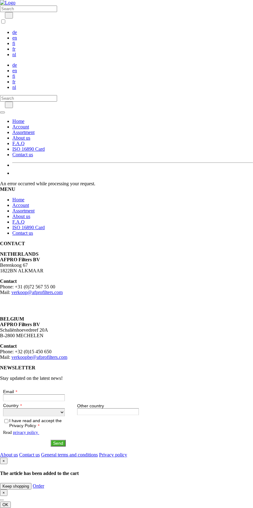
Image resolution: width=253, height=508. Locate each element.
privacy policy (26, 432)
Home (18, 121)
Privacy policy (113, 454)
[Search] (9, 15)
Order (38, 486)
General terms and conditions (69, 454)
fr (13, 49)
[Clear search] (2, 15)
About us (21, 138)
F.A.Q (18, 143)
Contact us (22, 154)
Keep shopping (15, 486)
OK (5, 504)
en (14, 37)
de (14, 32)
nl (14, 54)
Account (20, 126)
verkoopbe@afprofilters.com (39, 357)
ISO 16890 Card (28, 149)
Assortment (23, 132)
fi (13, 43)
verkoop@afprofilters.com (37, 292)
